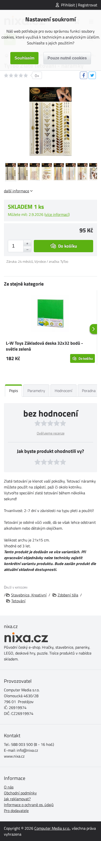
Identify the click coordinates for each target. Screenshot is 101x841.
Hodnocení (63, 391)
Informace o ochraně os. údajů (29, 805)
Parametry (36, 391)
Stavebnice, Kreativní (29, 595)
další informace (16, 191)
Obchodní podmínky (20, 793)
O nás (8, 787)
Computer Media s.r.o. (52, 828)
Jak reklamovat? (17, 799)
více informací (57, 214)
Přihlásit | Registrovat (79, 5)
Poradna (89, 391)
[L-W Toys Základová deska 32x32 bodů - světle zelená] (50, 314)
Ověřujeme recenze (50, 433)
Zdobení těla (68, 595)
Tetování (18, 601)
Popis (13, 391)
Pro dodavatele (16, 811)
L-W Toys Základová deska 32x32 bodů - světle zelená (44, 346)
